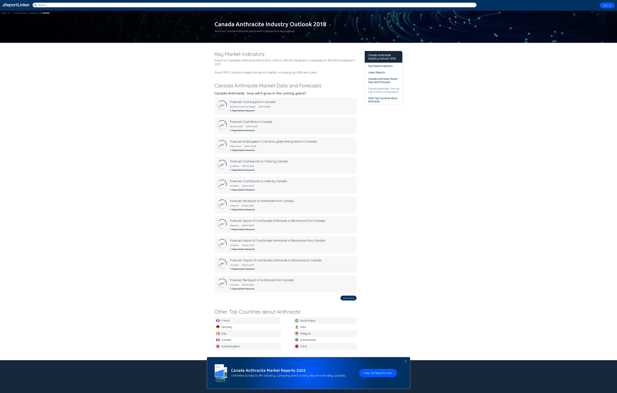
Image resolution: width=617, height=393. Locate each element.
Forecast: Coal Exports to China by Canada (259, 161)
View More (348, 298)
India (303, 327)
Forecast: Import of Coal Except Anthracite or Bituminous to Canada (276, 260)
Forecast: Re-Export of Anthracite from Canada (262, 201)
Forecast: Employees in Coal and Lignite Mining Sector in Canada (273, 141)
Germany (226, 327)
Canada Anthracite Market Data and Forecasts (383, 80)
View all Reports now (378, 373)
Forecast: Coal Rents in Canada (251, 122)
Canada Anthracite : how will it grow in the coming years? (383, 90)
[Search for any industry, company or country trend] (35, 5)
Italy (223, 333)
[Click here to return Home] (16, 5)
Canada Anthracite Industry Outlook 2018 (382, 56)
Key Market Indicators (380, 66)
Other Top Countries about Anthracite (383, 100)
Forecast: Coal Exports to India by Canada (258, 181)
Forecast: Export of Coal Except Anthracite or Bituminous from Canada (277, 221)
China (303, 346)
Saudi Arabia (307, 320)
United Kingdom (230, 346)
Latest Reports (376, 72)
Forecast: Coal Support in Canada (252, 102)
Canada (226, 340)
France (225, 320)
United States (308, 340)
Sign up (607, 5)
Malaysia (305, 333)
